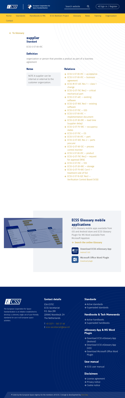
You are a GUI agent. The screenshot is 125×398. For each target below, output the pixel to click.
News (87, 16)
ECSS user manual (95, 366)
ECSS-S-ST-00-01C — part (78, 136)
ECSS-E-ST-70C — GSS (77, 110)
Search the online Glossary (88, 242)
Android (83, 252)
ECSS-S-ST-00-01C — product (80, 153)
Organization (111, 16)
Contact (9, 21)
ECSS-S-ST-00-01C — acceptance (82, 74)
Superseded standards (97, 307)
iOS (89, 252)
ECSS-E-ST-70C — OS (76, 133)
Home (8, 16)
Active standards (95, 304)
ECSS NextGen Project (59, 16)
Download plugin (86, 261)
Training (97, 16)
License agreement (96, 378)
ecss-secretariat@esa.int (58, 327)
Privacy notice (93, 382)
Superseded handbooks (98, 323)
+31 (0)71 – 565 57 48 (55, 323)
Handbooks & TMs (38, 16)
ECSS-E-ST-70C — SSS (77, 163)
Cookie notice (93, 385)
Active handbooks (95, 319)
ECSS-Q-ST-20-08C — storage (80, 166)
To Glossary (18, 33)
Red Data (84, 395)
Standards (20, 16)
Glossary (77, 16)
